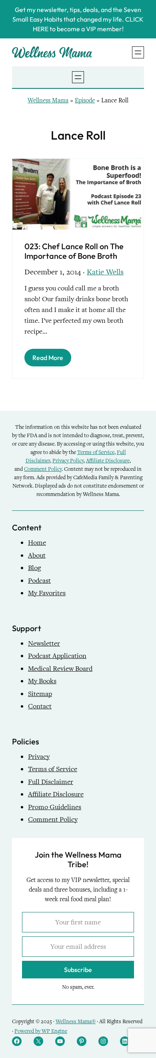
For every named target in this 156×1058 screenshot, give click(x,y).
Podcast (39, 580)
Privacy (39, 756)
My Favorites (47, 593)
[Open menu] (138, 52)
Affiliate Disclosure (108, 460)
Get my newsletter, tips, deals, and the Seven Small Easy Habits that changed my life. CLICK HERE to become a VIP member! (78, 19)
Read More (47, 358)
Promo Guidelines (54, 807)
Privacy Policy (68, 460)
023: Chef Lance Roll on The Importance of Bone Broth (74, 251)
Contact (40, 706)
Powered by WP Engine (40, 1031)
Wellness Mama (48, 100)
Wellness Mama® (76, 1021)
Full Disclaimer (50, 781)
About (37, 555)
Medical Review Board (60, 668)
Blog (34, 567)
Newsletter (44, 643)
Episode (85, 100)
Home (37, 542)
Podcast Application (57, 655)
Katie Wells (105, 272)
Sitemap (40, 693)
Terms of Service (95, 452)
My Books (42, 681)
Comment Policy (43, 469)
